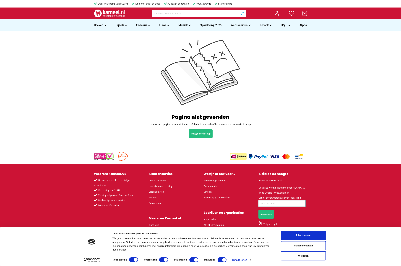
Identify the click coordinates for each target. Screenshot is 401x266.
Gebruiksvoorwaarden (269, 197)
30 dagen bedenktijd (178, 3)
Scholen (208, 191)
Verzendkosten (156, 191)
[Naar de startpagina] (109, 13)
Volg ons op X (270, 224)
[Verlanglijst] (291, 13)
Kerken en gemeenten (215, 180)
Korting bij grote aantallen (217, 197)
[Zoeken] (242, 13)
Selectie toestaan (303, 245)
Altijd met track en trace (148, 3)
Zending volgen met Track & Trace (115, 195)
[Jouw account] (277, 13)
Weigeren (303, 255)
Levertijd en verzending (160, 186)
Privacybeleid (279, 192)
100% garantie (203, 3)
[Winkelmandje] (304, 13)
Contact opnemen (158, 180)
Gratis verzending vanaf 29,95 (113, 3)
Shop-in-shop (210, 219)
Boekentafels (210, 186)
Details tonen (239, 259)
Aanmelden (266, 214)
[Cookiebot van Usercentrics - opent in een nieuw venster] (91, 260)
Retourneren (155, 203)
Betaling (153, 197)
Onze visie (154, 224)
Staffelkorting (225, 3)
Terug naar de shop (201, 133)
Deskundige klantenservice (111, 200)
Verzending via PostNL (109, 190)
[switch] (163, 259)
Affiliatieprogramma (214, 224)
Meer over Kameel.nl (108, 205)
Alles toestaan (303, 235)
